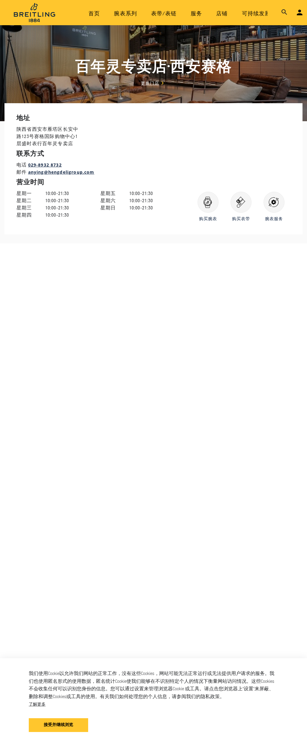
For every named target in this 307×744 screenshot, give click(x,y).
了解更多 (37, 704)
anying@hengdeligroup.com (61, 172)
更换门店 (150, 83)
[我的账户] (299, 13)
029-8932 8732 (45, 165)
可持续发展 (256, 14)
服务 (196, 14)
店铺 (222, 14)
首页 (94, 14)
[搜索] (284, 12)
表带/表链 (164, 14)
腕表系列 (125, 14)
